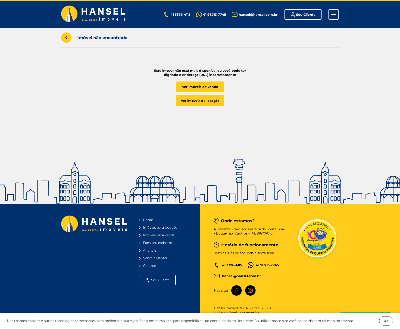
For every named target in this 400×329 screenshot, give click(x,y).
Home (148, 220)
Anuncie (149, 250)
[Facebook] (236, 290)
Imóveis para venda (159, 235)
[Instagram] (250, 290)
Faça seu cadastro (157, 243)
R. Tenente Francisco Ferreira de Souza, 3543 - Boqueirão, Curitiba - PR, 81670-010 (250, 231)
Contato (149, 266)
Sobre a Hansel (155, 258)
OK (386, 321)
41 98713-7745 (267, 265)
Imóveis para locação (160, 228)
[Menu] (333, 14)
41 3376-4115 (232, 265)
